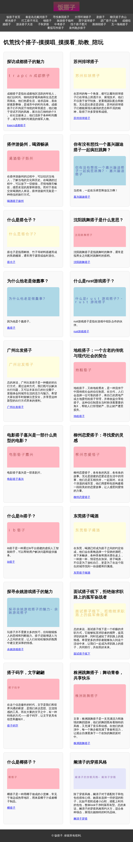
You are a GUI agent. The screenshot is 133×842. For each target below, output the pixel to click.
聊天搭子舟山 (118, 17)
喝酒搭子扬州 (15, 200)
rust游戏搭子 (81, 331)
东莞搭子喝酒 (82, 572)
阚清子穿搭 (80, 818)
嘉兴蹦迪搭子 (82, 196)
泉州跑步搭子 (77, 27)
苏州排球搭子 (82, 118)
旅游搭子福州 (65, 20)
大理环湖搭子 (83, 17)
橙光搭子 (10, 20)
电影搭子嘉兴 (15, 479)
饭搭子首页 (13, 17)
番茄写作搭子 (55, 27)
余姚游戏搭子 (15, 649)
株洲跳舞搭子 (82, 743)
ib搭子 (11, 561)
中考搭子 (59, 24)
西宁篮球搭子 (87, 20)
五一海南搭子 (119, 24)
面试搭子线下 (82, 653)
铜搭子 (47, 20)
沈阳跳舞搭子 (82, 262)
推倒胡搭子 (99, 24)
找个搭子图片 (78, 24)
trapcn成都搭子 (16, 125)
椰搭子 (11, 807)
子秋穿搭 (43, 24)
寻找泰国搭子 (61, 17)
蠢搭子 (11, 327)
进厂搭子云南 (108, 20)
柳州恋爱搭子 (82, 497)
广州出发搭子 (15, 407)
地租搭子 (79, 416)
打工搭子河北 (29, 20)
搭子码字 (12, 725)
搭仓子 (11, 262)
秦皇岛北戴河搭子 (36, 17)
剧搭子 (100, 17)
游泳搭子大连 (24, 24)
